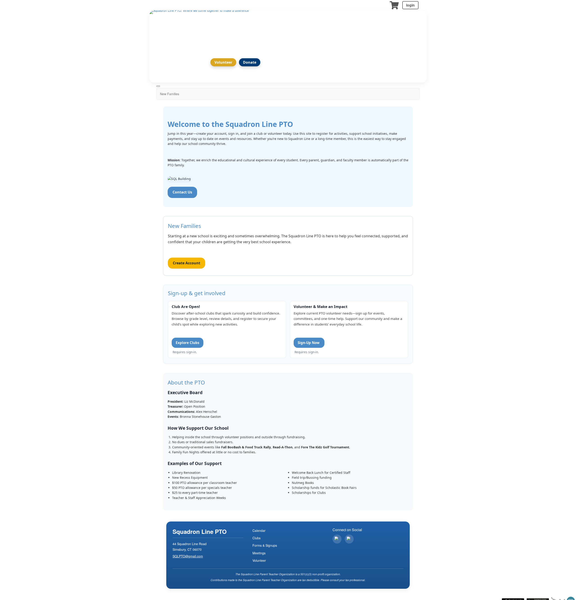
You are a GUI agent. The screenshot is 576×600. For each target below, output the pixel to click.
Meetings (259, 553)
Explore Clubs (187, 342)
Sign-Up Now (309, 342)
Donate (249, 62)
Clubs (256, 538)
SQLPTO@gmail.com (188, 556)
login (410, 5)
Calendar (259, 530)
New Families (169, 94)
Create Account (186, 263)
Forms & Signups (264, 545)
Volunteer (223, 62)
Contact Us (182, 192)
